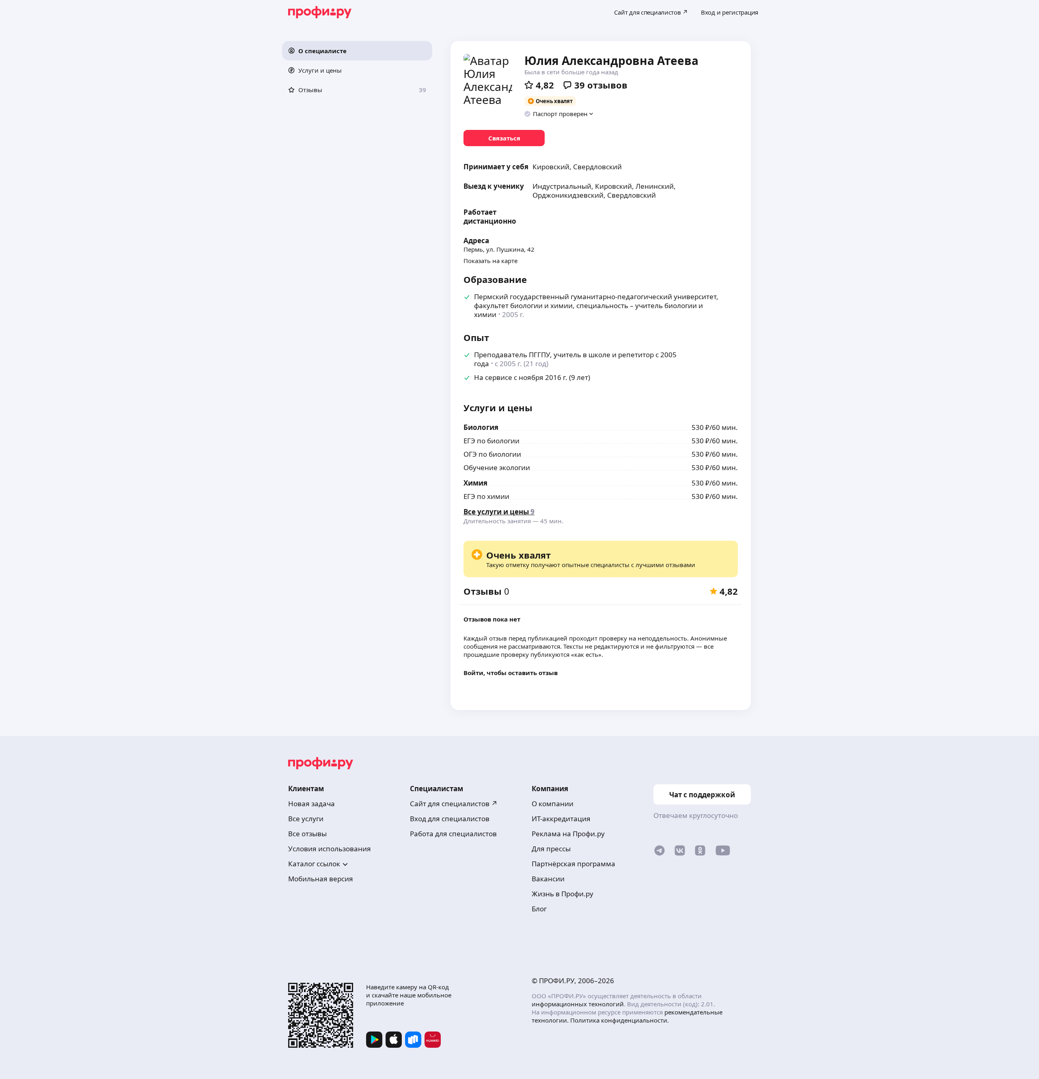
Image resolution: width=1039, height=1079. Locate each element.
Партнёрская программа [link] (573, 863)
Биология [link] (480, 427)
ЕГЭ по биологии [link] (491, 440)
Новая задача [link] (311, 803)
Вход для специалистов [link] (449, 818)
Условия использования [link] (329, 848)
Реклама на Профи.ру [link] (568, 833)
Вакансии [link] (548, 878)
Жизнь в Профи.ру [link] (562, 893)
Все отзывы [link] (307, 833)
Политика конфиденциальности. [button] (619, 1020)
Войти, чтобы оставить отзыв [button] (510, 673)
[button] (357, 50)
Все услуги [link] (305, 818)
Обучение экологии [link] (496, 467)
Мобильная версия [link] (320, 878)
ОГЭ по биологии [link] (492, 454)
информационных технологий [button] (578, 1004)
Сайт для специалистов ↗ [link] (454, 803)
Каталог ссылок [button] (314, 863)
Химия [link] (475, 483)
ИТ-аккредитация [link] (561, 818)
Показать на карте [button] (490, 261)
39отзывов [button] (600, 85)
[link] (504, 138)
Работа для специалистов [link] (453, 833)
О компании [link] (552, 803)
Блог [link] (539, 908)
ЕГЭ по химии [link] (486, 496)
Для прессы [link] (551, 848)
